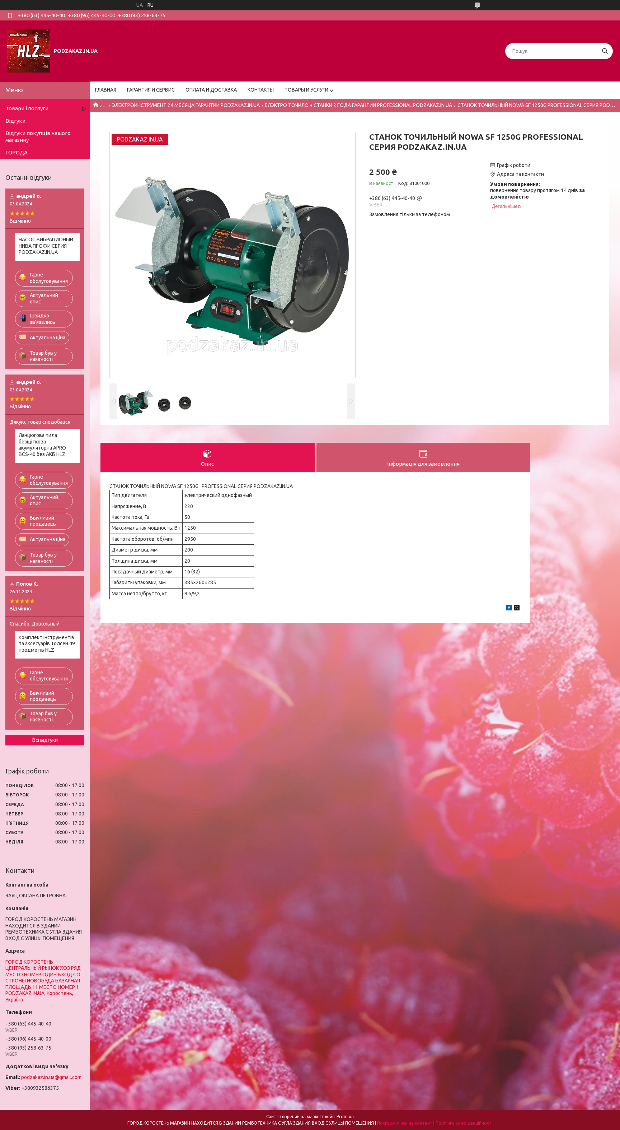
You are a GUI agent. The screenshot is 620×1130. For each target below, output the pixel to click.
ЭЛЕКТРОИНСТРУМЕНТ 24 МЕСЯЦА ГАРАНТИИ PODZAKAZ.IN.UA (186, 105)
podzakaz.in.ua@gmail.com (51, 1077)
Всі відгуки (45, 740)
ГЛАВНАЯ (105, 90)
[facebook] (509, 608)
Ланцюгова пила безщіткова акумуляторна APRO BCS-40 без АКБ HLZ (42, 444)
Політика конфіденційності (464, 1123)
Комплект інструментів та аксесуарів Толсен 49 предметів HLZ (47, 643)
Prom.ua (345, 1116)
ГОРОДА (16, 152)
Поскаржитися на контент (404, 1123)
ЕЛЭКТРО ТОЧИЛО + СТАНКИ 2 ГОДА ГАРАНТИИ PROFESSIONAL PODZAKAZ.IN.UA (358, 105)
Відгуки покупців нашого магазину (38, 136)
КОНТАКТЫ (261, 90)
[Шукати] (605, 51)
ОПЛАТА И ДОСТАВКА (211, 90)
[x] (517, 608)
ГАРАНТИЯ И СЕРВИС (151, 90)
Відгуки (15, 121)
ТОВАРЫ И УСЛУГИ (306, 90)
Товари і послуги (26, 108)
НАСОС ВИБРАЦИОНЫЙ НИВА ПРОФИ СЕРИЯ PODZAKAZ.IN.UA (46, 246)
